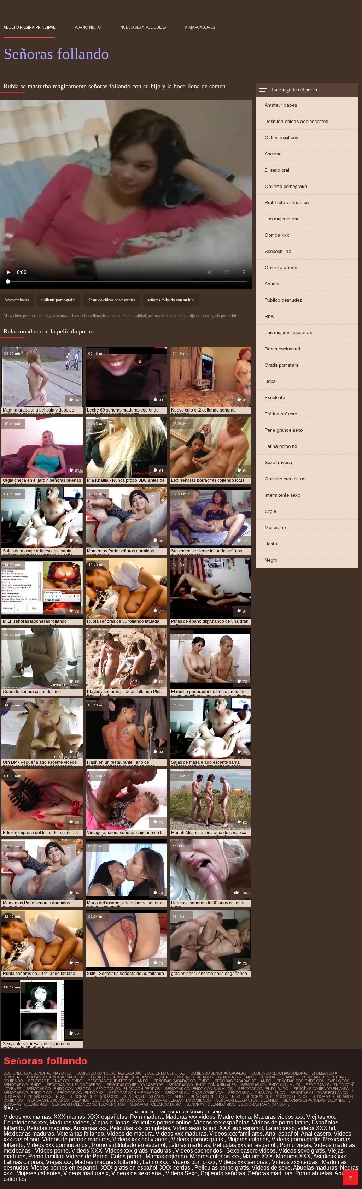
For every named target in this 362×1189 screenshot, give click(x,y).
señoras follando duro (155, 1104)
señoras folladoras (25, 1104)
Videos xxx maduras (181, 1134)
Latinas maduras (189, 1145)
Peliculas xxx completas (140, 1128)
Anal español (281, 1134)
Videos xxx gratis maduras (139, 1151)
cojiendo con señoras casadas (109, 1073)
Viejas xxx (59, 1162)
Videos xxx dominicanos (58, 1145)
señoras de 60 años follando (58, 1100)
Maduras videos (69, 1122)
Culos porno (127, 1156)
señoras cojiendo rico (28, 1092)
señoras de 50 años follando (154, 1096)
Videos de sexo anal (137, 1173)
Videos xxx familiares (236, 1134)
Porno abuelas (313, 1173)
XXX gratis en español (129, 1168)
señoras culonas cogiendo (194, 1092)
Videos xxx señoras (243, 1162)
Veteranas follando (80, 1134)
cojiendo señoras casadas (218, 1073)
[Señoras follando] (350, 1177)
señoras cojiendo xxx (80, 1092)
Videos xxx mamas (27, 1117)
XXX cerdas (176, 1168)
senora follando (278, 1077)
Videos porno (52, 1151)
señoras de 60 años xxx (119, 1100)
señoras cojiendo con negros (58, 1089)
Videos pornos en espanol (64, 1168)
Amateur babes (281, 105)
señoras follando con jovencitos (88, 1104)
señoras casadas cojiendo (181, 1081)
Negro (271, 560)
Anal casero (316, 1134)
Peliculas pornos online (161, 1122)
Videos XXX (86, 1151)
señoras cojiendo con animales (202, 1085)
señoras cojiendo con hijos (270, 1085)
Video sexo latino (194, 1128)
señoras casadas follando (243, 1081)
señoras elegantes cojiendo (180, 1100)
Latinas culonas (23, 1162)
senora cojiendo (236, 1077)
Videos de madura (130, 1134)
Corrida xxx (277, 235)
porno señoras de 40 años (185, 1077)
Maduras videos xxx (279, 1117)
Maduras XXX (293, 1156)
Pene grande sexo (284, 430)
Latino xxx (155, 1162)
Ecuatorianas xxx (25, 1122)
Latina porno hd (281, 446)
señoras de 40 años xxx (94, 1096)
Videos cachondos (199, 1151)
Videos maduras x (86, 1173)
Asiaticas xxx (329, 1156)
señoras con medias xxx (134, 1092)
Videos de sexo (271, 1168)
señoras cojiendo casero (74, 1085)
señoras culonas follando (319, 1092)
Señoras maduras (270, 1173)
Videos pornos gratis (197, 1139)
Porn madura (146, 1117)
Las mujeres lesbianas (288, 332)
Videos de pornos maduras (76, 1139)
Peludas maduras (49, 1128)
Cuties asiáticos (281, 137)
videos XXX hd (316, 1128)
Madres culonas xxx (215, 1156)
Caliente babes (281, 267)
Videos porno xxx (194, 1162)
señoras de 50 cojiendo (215, 1096)
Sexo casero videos (251, 1151)
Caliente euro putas (285, 478)
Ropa (270, 381)
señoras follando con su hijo (170, 299)
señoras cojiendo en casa (321, 1089)
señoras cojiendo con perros (128, 1089)
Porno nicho (87, 27)
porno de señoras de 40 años (121, 1077)
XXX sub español (241, 1128)
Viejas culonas (110, 1122)
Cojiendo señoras (222, 1173)
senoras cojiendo (22, 1085)
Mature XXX (258, 1156)
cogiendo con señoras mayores (37, 1073)
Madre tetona (234, 1117)
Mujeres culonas (248, 1139)
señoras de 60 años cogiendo (276, 1096)
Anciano (273, 153)
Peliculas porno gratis (221, 1168)
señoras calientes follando (118, 1081)
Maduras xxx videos (190, 1117)
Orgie (270, 511)
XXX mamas (69, 1117)
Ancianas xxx (90, 1128)
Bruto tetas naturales (287, 202)
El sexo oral (277, 170)
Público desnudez (283, 300)
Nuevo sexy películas (143, 27)
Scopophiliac (278, 251)
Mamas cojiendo (166, 1156)
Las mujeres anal (283, 218)
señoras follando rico (211, 1104)
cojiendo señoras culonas (280, 1073)
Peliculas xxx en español (245, 1145)
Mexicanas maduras (29, 1134)
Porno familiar (45, 1156)
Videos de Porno (87, 1156)
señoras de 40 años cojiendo (34, 1096)
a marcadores (200, 27)
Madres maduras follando (107, 1162)
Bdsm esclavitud (282, 348)
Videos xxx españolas (221, 1122)
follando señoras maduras (56, 1077)
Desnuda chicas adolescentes (296, 121)
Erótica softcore (281, 413)
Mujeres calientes (38, 1173)
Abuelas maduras (315, 1168)
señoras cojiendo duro (263, 1089)
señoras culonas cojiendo (256, 1092)
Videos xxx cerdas (295, 1162)
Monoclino (275, 527)
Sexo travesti (278, 462)
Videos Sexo (181, 1173)
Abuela (272, 283)
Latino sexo (280, 1128)
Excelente (275, 397)
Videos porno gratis (296, 1139)
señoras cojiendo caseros (135, 1085)
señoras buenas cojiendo (55, 1081)
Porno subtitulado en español (128, 1145)
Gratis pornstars (281, 365)
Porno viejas (295, 1145)
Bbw (269, 316)
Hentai (271, 543)
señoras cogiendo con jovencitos (313, 1081)
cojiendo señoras (166, 1073)
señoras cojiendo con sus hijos (199, 1089)
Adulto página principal (29, 27)
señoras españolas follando (314, 1100)
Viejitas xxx (320, 1117)
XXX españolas (107, 1117)
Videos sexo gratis (302, 1151)
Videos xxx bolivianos (140, 1139)
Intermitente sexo (282, 495)
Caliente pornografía (286, 186)
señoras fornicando (263, 1104)
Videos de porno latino (280, 1122)
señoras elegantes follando (247, 1100)
